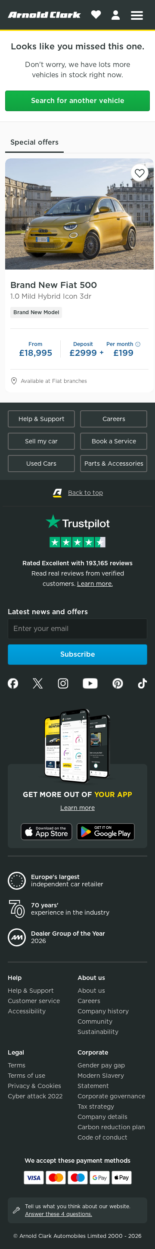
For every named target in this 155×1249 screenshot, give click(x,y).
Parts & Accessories (113, 463)
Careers (113, 418)
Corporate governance (111, 1096)
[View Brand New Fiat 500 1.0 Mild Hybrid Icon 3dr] (79, 214)
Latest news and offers (48, 612)
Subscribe (77, 654)
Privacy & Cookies (34, 1085)
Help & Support (42, 418)
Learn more (77, 807)
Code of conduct (102, 1137)
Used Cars (41, 463)
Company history (103, 1011)
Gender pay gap (101, 1065)
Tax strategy (96, 1106)
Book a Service (114, 441)
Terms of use (26, 1075)
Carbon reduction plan (111, 1127)
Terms (16, 1065)
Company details (102, 1116)
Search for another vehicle (77, 101)
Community (95, 1021)
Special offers (34, 142)
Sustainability (98, 1031)
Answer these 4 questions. (58, 1214)
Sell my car (41, 441)
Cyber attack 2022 (35, 1096)
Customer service (34, 1000)
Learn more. (95, 583)
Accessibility (27, 1011)
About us (91, 990)
